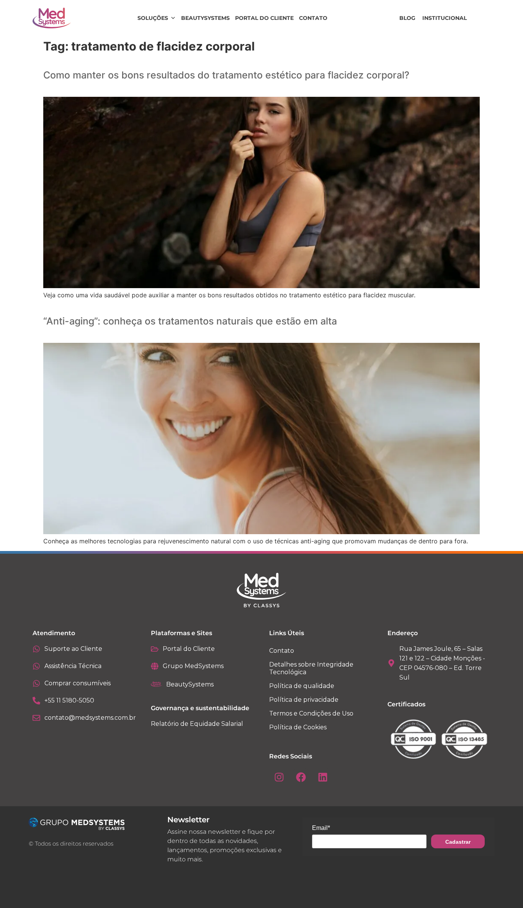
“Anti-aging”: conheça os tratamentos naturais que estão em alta (190, 321)
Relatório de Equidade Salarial (197, 723)
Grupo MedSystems (193, 666)
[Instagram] (279, 777)
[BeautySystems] (156, 684)
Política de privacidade (303, 699)
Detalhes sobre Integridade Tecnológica (311, 668)
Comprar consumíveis (77, 683)
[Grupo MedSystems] (155, 666)
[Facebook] (301, 777)
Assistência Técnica (72, 666)
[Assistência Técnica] (36, 666)
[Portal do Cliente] (155, 649)
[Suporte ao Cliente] (36, 649)
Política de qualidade (301, 686)
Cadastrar (458, 842)
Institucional (444, 18)
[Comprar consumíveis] (36, 683)
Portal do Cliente (264, 18)
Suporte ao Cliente (73, 648)
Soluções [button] (152, 18)
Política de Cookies (298, 727)
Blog (407, 18)
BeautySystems (205, 18)
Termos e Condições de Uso (311, 713)
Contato (313, 18)
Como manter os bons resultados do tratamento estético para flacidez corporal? (226, 75)
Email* (321, 828)
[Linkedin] (323, 777)
